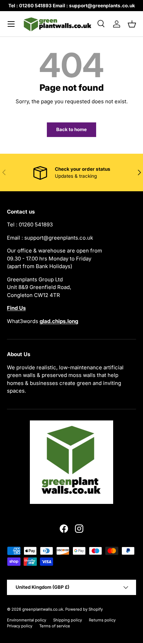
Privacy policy (19, 626)
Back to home (71, 129)
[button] (132, 24)
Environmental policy (26, 620)
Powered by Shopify (84, 609)
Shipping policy (67, 620)
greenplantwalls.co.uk (42, 609)
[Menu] (11, 24)
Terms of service (54, 626)
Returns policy (102, 620)
